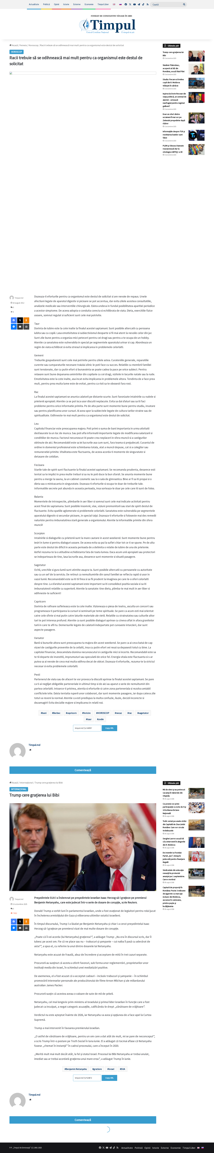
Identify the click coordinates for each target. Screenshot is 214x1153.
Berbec (56, 712)
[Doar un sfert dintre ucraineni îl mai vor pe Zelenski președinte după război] (197, 118)
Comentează (83, 770)
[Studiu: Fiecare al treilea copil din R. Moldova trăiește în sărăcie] (197, 83)
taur (89, 719)
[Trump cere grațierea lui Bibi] (197, 56)
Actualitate (34, 4)
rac (130, 712)
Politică (46, 4)
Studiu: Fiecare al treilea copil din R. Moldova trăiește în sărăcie (173, 82)
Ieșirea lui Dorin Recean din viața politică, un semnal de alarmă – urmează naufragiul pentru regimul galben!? (174, 99)
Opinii (56, 4)
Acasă (15, 45)
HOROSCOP (103, 712)
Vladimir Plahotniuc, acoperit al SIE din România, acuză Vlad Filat (173, 68)
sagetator (144, 712)
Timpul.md (19, 298)
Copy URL (109, 728)
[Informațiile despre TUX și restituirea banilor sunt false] (197, 135)
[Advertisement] (184, 207)
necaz (119, 712)
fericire (87, 712)
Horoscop (33, 45)
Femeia (23, 45)
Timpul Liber (103, 4)
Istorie (66, 4)
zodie (101, 719)
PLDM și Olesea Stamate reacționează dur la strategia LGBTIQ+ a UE (173, 148)
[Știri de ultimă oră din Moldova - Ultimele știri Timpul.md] (107, 24)
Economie (89, 4)
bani (44, 712)
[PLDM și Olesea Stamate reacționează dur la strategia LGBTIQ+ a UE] (197, 149)
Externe (77, 4)
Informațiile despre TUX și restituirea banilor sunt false (174, 134)
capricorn (72, 712)
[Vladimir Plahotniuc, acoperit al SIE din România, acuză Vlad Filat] (197, 69)
